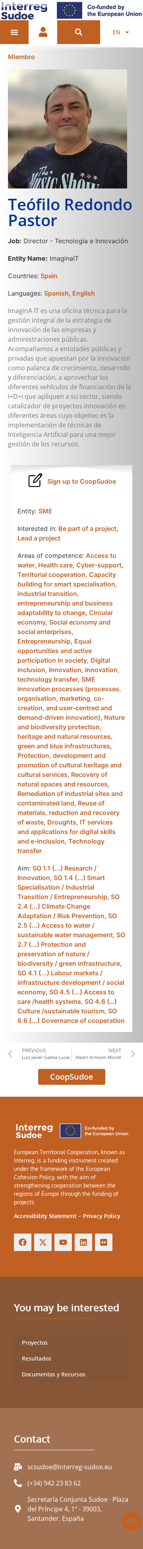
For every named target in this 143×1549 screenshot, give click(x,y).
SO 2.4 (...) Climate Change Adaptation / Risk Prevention (68, 906)
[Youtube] (63, 1242)
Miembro (21, 57)
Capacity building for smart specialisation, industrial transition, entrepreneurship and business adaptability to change (67, 594)
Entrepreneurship (44, 641)
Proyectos (35, 1342)
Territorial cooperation (51, 574)
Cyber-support (99, 565)
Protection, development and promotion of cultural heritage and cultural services (69, 764)
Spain (49, 276)
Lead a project (38, 538)
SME (45, 511)
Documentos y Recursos (53, 1374)
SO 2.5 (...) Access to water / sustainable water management (67, 925)
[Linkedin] (83, 1242)
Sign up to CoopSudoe (81, 481)
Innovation (65, 670)
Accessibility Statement (45, 1216)
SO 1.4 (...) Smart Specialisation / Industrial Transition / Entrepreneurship (62, 887)
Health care (55, 565)
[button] (78, 32)
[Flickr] (103, 1242)
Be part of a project (87, 528)
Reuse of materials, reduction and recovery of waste (68, 812)
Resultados (36, 1358)
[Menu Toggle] (14, 32)
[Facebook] (22, 1242)
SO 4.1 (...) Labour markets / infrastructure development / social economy (70, 982)
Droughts (61, 822)
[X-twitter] (43, 1242)
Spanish (56, 293)
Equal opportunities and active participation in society (54, 650)
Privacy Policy (101, 1216)
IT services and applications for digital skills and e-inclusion (66, 831)
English (83, 293)
